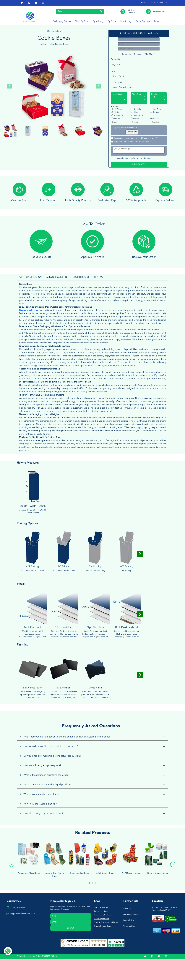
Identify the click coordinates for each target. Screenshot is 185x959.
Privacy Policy (128, 920)
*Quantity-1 (116, 118)
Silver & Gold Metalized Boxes (106, 922)
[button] (89, 883)
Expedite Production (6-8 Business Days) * (132, 142)
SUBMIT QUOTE (139, 164)
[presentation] (11, 864)
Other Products (142, 21)
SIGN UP (144, 2)
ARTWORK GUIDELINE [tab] (57, 277)
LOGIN (152, 2)
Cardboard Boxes (101, 907)
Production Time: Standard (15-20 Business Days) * (136, 138)
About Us (127, 908)
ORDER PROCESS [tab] (81, 277)
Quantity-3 (154, 118)
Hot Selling (126, 21)
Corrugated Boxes (101, 911)
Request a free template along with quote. (134, 158)
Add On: (114, 106)
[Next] (140, 554)
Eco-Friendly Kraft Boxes (103, 915)
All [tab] (20, 277)
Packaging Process (62, 21)
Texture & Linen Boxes (102, 926)
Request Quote (158, 11)
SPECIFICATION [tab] (34, 277)
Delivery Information (131, 914)
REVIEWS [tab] (98, 277)
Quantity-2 (135, 118)
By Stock (112, 21)
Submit (70, 928)
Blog (156, 21)
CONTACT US (162, 2)
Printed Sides (116, 82)
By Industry (98, 21)
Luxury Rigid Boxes (101, 919)
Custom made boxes (29, 310)
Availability (115, 59)
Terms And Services (131, 926)
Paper (113, 71)
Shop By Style (82, 21)
